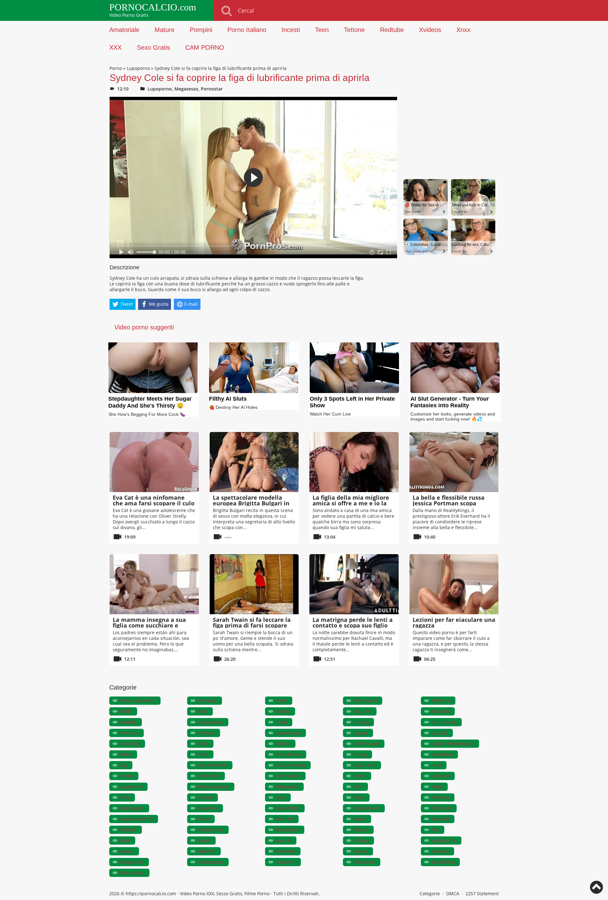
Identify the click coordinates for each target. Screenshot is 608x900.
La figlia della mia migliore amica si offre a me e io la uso (351, 503)
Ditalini (282, 744)
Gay (123, 765)
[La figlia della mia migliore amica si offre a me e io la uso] (354, 462)
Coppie (360, 733)
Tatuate (361, 830)
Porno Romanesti (137, 700)
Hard (436, 765)
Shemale (440, 819)
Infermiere (208, 776)
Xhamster (285, 851)
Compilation (288, 733)
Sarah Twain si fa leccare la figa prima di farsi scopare (252, 622)
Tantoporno (287, 830)
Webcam (206, 851)
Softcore (128, 830)
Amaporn (207, 700)
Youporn (440, 851)
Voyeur (126, 851)
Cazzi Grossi (444, 722)
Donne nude (366, 744)
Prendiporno (366, 808)
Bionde (282, 711)
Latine (359, 776)
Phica (358, 797)
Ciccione (206, 733)
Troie (124, 840)
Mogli (437, 787)
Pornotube (364, 862)
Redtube (392, 29)
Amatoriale (124, 29)
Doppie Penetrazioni (452, 744)
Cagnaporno (210, 722)
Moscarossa (131, 873)
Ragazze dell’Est (136, 819)
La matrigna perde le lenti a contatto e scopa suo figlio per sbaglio (353, 625)
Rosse (203, 819)
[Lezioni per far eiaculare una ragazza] (454, 584)
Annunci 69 (365, 700)
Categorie (430, 894)
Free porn (285, 862)
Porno (116, 68)
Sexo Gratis (153, 47)
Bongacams (131, 862)
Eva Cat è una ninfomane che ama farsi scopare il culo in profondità (153, 503)
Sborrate (284, 819)
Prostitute (441, 808)
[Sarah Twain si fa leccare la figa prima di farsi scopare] (254, 584)
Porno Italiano (246, 29)
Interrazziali (288, 776)
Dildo (202, 744)
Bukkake (128, 722)
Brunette (440, 711)
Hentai (126, 776)
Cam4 (281, 722)
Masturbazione (213, 787)
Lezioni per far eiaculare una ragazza (454, 622)
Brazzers (362, 711)
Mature (164, 29)
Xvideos (430, 29)
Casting (361, 722)
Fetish (125, 754)
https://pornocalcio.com (151, 894)
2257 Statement (482, 894)
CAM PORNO (204, 47)
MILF (358, 787)
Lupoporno (138, 68)
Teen (322, 29)
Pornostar (212, 89)
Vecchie (283, 840)
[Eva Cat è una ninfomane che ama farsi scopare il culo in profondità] (154, 462)
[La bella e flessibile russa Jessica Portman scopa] (454, 462)
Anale (281, 700)
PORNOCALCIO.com (152, 7)
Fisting (360, 754)
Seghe (359, 819)
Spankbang (443, 862)
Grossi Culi (364, 765)
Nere (124, 797)
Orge (280, 797)
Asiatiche (440, 700)
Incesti (291, 29)
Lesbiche (440, 776)
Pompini (201, 29)
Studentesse (210, 830)
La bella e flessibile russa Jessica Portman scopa (448, 500)
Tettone (354, 29)
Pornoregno (131, 808)
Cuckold (439, 733)
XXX (115, 47)
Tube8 (204, 840)
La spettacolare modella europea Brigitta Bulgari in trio (251, 503)
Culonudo (129, 744)
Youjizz (360, 851)
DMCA (452, 894)
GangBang (442, 754)
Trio (435, 830)
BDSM (125, 711)
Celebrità (129, 733)
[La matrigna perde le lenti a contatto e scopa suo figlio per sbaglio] (354, 584)
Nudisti (205, 797)
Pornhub (440, 797)
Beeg (202, 711)
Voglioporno (443, 840)
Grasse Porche (290, 765)
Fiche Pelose (288, 754)
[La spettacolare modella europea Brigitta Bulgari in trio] (254, 462)
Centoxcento (210, 862)
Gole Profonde (212, 765)
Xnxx (463, 29)
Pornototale (287, 808)
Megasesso (186, 89)
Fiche (202, 754)
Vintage (361, 840)
